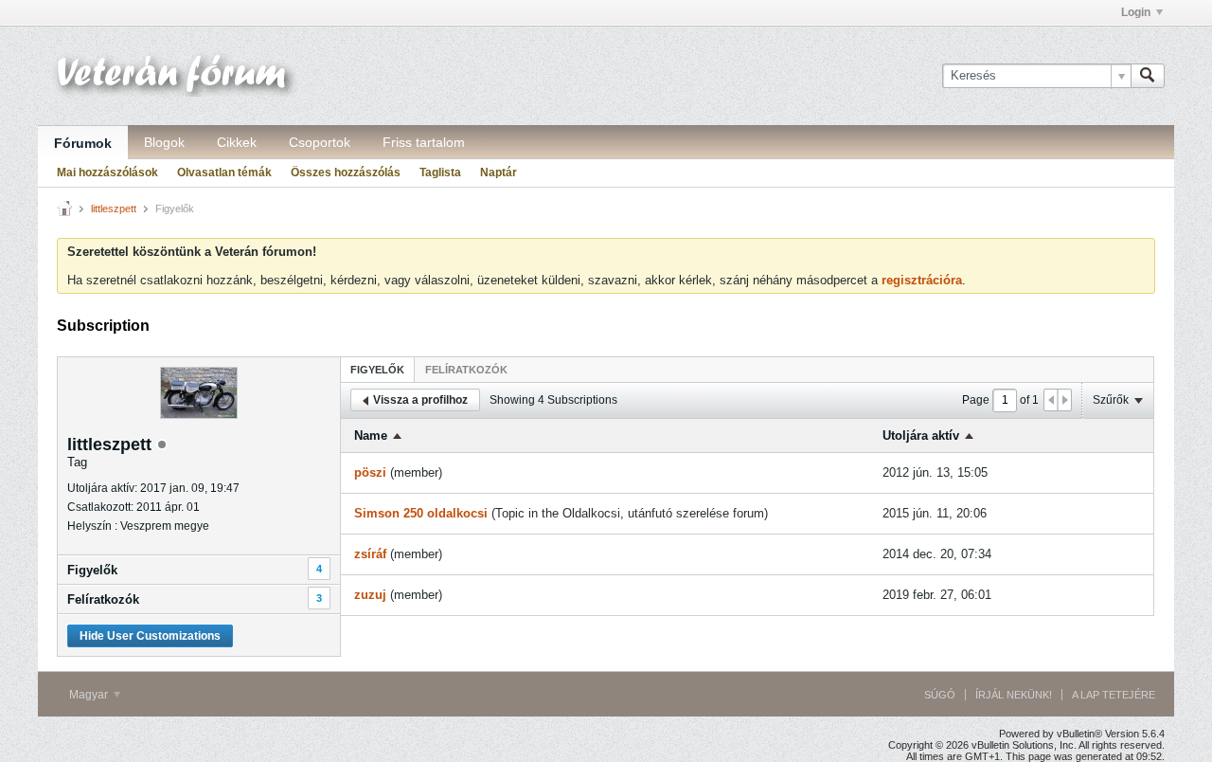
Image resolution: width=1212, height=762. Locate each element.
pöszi (370, 472)
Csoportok (319, 142)
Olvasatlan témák (224, 172)
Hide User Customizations (150, 636)
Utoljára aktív (920, 435)
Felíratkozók (103, 599)
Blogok (164, 142)
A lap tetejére (1113, 694)
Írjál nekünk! (1013, 694)
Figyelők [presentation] (377, 369)
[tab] (377, 369)
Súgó (939, 694)
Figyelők (92, 570)
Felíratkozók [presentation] (466, 369)
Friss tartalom (424, 142)
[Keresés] (1148, 76)
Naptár (498, 172)
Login (1135, 12)
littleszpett (113, 208)
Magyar (90, 694)
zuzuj (370, 595)
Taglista (440, 172)
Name (370, 435)
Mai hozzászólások (107, 172)
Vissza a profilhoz (420, 400)
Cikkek (237, 142)
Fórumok (83, 143)
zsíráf (370, 554)
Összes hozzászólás (346, 172)
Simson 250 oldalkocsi (421, 513)
